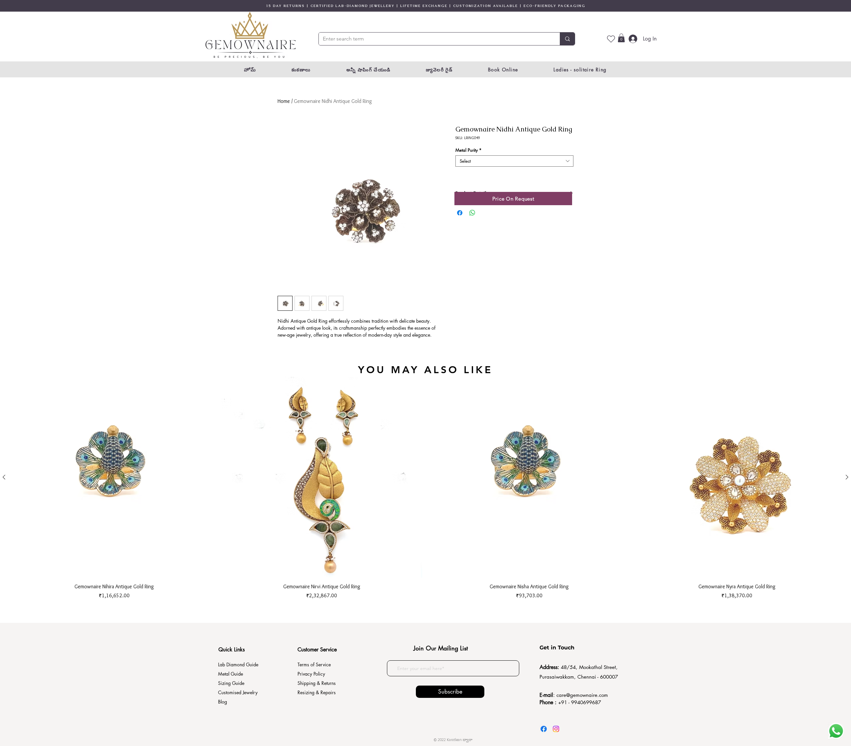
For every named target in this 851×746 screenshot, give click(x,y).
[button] (621, 38)
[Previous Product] (4, 477)
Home (284, 101)
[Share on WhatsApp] (472, 213)
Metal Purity (468, 150)
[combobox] (514, 161)
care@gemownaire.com (582, 695)
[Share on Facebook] (460, 213)
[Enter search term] (567, 39)
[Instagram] (556, 729)
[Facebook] (544, 729)
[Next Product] (847, 477)
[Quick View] (114, 477)
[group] (425, 488)
